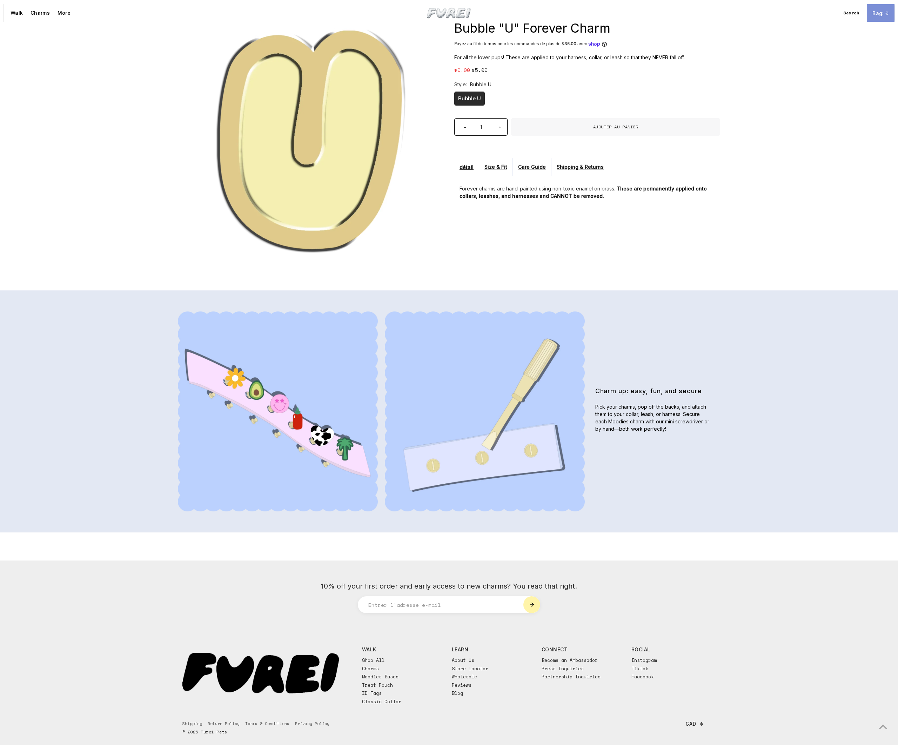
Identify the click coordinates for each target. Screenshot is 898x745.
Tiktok (639, 668)
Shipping (192, 723)
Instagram (644, 660)
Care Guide (532, 167)
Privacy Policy (312, 723)
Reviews (461, 685)
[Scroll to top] (883, 726)
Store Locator (470, 668)
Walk (17, 13)
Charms (40, 13)
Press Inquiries (563, 668)
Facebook (642, 676)
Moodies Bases (380, 676)
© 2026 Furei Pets (204, 732)
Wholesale (464, 676)
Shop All (373, 660)
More (64, 13)
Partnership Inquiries (571, 676)
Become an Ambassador (570, 660)
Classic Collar (381, 701)
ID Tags (372, 693)
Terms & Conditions (267, 723)
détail (467, 167)
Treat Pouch (377, 685)
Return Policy (224, 723)
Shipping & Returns (580, 167)
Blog (457, 693)
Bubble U (469, 98)
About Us (463, 660)
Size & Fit (495, 167)
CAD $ (694, 723)
